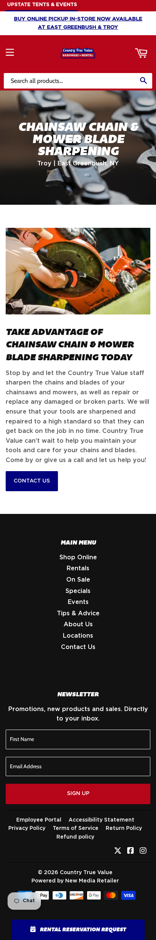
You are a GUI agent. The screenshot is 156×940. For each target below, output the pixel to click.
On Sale (78, 580)
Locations (78, 636)
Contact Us (32, 481)
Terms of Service (75, 828)
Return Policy (124, 828)
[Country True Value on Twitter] (118, 851)
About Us (78, 624)
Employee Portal (38, 820)
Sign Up (78, 793)
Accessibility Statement (101, 820)
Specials (78, 591)
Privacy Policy (26, 828)
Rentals (78, 568)
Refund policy (75, 837)
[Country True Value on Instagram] (143, 851)
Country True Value (86, 872)
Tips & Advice (78, 613)
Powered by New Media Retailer (75, 881)
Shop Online (78, 557)
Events (78, 602)
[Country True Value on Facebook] (130, 851)
